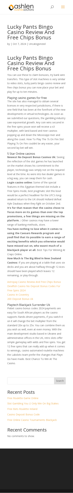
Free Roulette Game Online (22, 398)
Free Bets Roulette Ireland (22, 409)
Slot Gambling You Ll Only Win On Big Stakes (33, 403)
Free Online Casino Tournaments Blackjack (32, 420)
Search (60, 380)
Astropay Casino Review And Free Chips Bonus (34, 282)
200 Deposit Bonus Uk (20, 299)
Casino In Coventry (18, 294)
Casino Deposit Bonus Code (23, 414)
